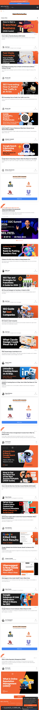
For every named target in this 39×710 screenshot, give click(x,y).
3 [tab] (19, 240)
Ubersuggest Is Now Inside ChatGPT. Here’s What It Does (16, 578)
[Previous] (2, 222)
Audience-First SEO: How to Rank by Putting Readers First (16, 259)
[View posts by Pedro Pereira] (3, 497)
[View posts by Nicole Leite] (3, 78)
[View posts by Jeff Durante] (3, 442)
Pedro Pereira (8, 497)
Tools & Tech (4, 484)
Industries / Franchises (6, 34)
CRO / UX (3, 350)
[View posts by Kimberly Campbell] (3, 139)
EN (12, 7)
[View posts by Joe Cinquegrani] (3, 620)
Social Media (4, 380)
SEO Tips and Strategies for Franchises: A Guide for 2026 (16, 290)
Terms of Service (18, 703)
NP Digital (11, 48)
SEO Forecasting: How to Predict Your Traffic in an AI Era (15, 97)
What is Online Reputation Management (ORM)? (14, 659)
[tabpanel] (19, 221)
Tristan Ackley (8, 362)
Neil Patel (7, 47)
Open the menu (37, 7)
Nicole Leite (8, 77)
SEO (2, 95)
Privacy (8, 703)
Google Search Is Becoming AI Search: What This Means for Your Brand (19, 159)
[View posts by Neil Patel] (3, 47)
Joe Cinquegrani (8, 620)
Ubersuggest (19, 48)
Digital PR (3, 657)
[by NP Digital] (7, 8)
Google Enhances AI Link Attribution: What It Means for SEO (16, 609)
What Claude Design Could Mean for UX (12, 351)
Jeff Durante (8, 441)
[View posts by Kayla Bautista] (3, 528)
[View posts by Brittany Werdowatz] (3, 170)
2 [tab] (18, 240)
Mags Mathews (8, 393)
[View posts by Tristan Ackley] (3, 363)
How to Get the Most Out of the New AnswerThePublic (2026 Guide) (18, 486)
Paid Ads (3, 65)
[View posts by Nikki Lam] (3, 271)
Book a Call (19, 198)
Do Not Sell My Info (12, 703)
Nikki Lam (7, 270)
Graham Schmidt (9, 558)
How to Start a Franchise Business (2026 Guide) (13, 36)
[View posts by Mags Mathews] (3, 393)
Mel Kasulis (7, 668)
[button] (30, 707)
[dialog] (30, 703)
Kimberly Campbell (9, 139)
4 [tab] (20, 240)
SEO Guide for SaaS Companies (9, 321)
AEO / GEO (3, 126)
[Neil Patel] (5, 6)
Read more (30, 703)
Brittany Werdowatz (9, 170)
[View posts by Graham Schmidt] (3, 559)
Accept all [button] (30, 705)
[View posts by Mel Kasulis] (3, 668)
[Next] (36, 222)
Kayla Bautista (8, 527)
